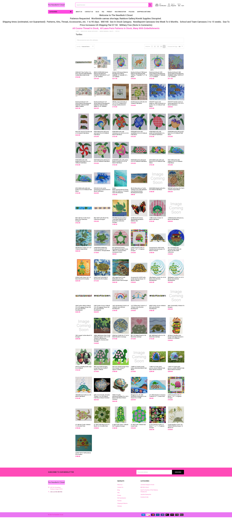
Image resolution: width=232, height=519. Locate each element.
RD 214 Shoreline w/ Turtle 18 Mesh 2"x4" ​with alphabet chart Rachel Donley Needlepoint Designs (139, 190)
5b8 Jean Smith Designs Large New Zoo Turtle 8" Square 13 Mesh (101, 368)
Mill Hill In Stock (144, 487)
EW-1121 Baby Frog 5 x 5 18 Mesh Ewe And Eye (138, 336)
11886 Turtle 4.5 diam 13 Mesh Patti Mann (156, 218)
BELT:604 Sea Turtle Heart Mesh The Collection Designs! (82, 219)
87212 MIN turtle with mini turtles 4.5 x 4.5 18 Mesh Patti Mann (83, 189)
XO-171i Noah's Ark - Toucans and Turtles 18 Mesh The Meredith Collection (174, 250)
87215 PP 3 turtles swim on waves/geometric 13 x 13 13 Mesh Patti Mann (175, 103)
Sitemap (119, 506)
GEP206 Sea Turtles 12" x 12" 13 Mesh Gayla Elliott (83, 248)
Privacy (109, 11)
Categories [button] (53, 11)
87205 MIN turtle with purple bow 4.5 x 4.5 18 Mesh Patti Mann (176, 133)
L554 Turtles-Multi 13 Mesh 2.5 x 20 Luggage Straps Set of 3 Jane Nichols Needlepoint (83, 308)
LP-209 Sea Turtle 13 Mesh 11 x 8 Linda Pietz (82, 425)
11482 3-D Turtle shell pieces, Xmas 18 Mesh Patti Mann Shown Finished (157, 368)
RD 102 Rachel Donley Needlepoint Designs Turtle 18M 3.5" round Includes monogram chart (120, 250)
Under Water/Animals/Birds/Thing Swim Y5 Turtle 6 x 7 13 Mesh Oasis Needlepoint (120, 190)
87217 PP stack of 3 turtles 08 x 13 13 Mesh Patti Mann (83, 132)
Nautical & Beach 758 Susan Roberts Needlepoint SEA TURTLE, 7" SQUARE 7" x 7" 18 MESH (139, 74)
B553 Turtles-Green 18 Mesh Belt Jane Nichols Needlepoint (157, 307)
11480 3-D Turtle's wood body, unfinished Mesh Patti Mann (139, 368)
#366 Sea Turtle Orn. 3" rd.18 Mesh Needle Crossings (120, 336)
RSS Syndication (120, 11)
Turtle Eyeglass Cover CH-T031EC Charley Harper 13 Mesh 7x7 (175, 426)
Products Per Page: (173, 46)
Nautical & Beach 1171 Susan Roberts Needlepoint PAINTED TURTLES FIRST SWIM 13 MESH (83, 104)
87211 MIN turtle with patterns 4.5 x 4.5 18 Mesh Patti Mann (175, 161)
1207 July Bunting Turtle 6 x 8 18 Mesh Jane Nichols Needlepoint (120, 307)
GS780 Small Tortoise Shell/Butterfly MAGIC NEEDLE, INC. (137, 219)
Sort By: (79, 46)
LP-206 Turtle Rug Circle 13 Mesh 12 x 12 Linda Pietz (101, 425)
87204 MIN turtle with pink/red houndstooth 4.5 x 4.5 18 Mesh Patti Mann (156, 133)
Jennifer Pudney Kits (145, 494)
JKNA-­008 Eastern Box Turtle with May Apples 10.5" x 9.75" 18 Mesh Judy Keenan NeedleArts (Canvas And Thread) (102, 338)
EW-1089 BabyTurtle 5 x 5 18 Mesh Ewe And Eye (157, 336)
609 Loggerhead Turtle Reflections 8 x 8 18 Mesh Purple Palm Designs (120, 279)
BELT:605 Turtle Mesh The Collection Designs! (101, 218)
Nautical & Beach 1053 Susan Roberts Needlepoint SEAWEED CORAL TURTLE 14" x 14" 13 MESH (176, 74)
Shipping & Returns (144, 11)
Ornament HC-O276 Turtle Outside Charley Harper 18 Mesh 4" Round (156, 249)
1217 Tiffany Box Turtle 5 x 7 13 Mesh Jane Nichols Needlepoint (139, 307)
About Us (79, 11)
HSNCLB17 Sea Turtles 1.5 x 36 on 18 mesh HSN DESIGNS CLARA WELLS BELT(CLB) (83, 73)
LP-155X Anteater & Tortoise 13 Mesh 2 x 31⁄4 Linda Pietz (157, 395)
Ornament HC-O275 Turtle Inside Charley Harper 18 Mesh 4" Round (138, 279)
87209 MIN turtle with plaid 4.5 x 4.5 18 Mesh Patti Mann (139, 160)
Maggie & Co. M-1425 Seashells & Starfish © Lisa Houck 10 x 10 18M (138, 396)
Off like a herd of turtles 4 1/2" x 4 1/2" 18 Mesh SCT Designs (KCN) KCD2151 (119, 103)
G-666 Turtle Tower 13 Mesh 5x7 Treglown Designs (120, 425)
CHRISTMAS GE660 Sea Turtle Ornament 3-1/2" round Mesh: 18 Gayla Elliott (102, 249)
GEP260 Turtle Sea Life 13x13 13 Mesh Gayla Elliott (176, 188)
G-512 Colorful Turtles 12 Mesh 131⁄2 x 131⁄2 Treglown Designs (156, 426)
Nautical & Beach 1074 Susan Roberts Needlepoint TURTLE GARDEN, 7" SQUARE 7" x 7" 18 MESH (157, 74)
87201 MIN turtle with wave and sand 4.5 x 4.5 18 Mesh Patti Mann (101, 133)
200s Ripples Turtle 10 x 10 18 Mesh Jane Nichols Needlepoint (157, 279)
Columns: (147, 46)
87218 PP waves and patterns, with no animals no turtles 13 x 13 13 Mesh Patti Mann (157, 104)
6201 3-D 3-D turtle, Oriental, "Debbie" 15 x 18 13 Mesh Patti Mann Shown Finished (102, 396)
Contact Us (89, 11)
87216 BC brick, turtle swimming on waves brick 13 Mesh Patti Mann (102, 189)
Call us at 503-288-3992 (56, 491)
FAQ (103, 11)
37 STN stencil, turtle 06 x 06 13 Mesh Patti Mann (139, 102)
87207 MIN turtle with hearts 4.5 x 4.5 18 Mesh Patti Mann (102, 160)
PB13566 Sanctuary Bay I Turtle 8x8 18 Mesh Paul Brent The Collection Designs (119, 220)
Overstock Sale (144, 497)
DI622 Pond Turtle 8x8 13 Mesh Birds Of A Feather (101, 278)
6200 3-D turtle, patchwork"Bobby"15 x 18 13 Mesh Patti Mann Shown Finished (120, 397)
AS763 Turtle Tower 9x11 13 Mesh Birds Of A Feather (83, 278)
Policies (131, 11)
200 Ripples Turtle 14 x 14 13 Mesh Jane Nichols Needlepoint (176, 279)
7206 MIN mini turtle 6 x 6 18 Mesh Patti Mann (83, 395)
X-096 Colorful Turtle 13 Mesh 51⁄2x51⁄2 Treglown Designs (137, 249)
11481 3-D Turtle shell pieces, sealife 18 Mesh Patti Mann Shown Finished (176, 368)
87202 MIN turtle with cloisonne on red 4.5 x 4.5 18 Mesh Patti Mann (120, 133)
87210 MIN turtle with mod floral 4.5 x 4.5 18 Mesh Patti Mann (157, 161)
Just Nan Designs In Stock (147, 484)
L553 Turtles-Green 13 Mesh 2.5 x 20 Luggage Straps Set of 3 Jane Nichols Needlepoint (102, 308)
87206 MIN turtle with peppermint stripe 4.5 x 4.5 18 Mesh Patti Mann (82, 161)
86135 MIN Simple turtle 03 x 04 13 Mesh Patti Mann (157, 188)
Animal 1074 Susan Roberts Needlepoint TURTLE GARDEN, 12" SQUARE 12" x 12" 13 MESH (120, 74)
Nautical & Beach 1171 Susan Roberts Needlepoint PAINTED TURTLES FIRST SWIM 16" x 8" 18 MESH (101, 104)
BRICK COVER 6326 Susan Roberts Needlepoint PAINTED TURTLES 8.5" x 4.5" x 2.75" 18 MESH (102, 74)
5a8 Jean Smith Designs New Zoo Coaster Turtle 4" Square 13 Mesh (120, 368)
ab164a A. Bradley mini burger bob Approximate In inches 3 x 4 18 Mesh (175, 337)
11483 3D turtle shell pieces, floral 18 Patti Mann (176, 218)
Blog (97, 11)
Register (173, 5)
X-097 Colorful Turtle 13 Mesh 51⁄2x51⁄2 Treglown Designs (174, 396)
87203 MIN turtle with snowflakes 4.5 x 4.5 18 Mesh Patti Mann (139, 133)
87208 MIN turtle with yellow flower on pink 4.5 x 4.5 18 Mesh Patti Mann (120, 161)
